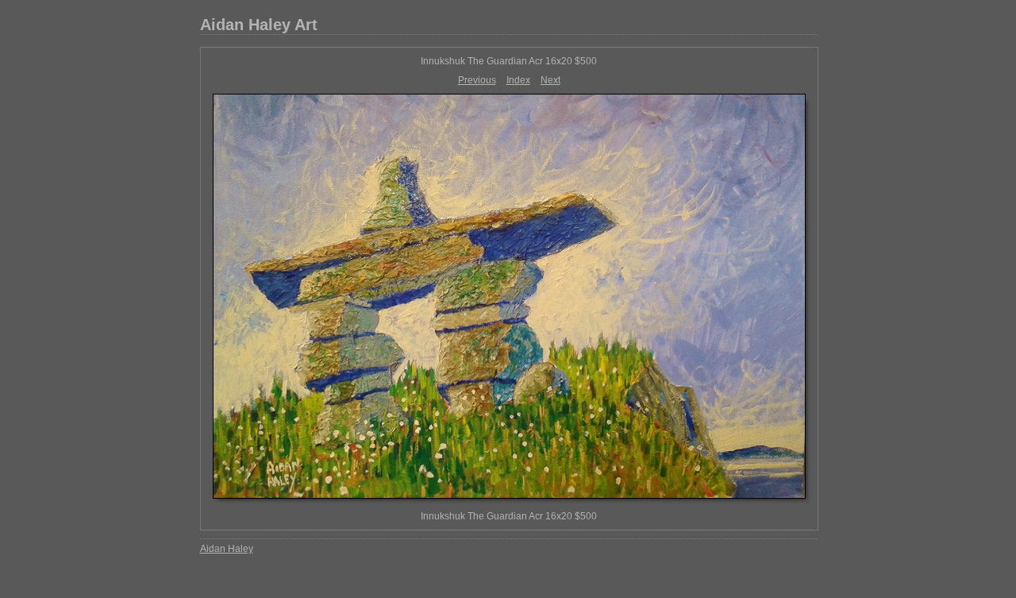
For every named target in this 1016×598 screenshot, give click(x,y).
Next (550, 80)
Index (518, 80)
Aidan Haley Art (259, 24)
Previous (477, 80)
